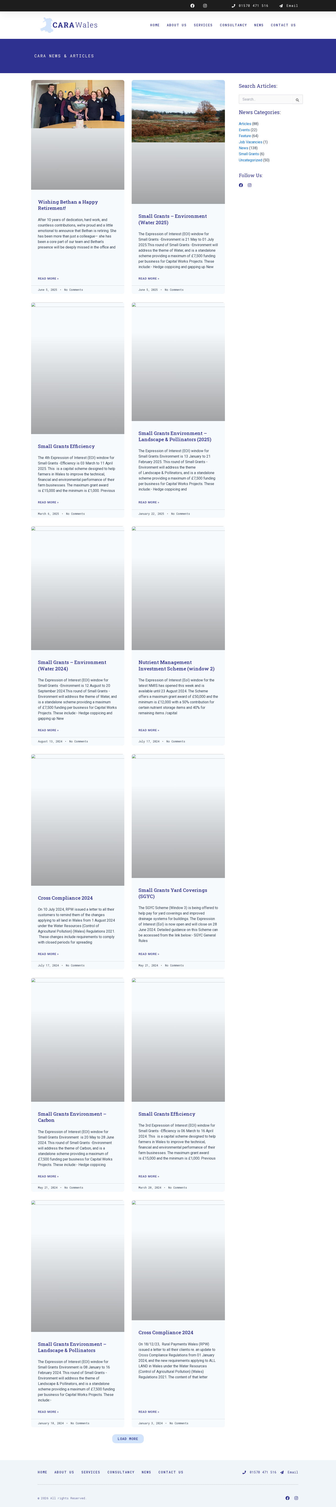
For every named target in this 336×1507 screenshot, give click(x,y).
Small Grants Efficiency (66, 446)
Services (203, 25)
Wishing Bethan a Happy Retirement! (68, 205)
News (259, 25)
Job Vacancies (250, 142)
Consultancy (233, 25)
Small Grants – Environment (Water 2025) (173, 219)
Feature (245, 136)
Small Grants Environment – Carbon (72, 1117)
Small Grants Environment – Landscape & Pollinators (72, 1347)
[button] (128, 1438)
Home (155, 25)
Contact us (283, 25)
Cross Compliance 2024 (65, 898)
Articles (245, 124)
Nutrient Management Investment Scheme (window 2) (177, 665)
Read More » (48, 278)
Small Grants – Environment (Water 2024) (72, 665)
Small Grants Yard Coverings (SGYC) (173, 893)
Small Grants (249, 154)
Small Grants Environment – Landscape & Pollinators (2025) (175, 436)
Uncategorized (250, 160)
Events (244, 130)
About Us (177, 25)
